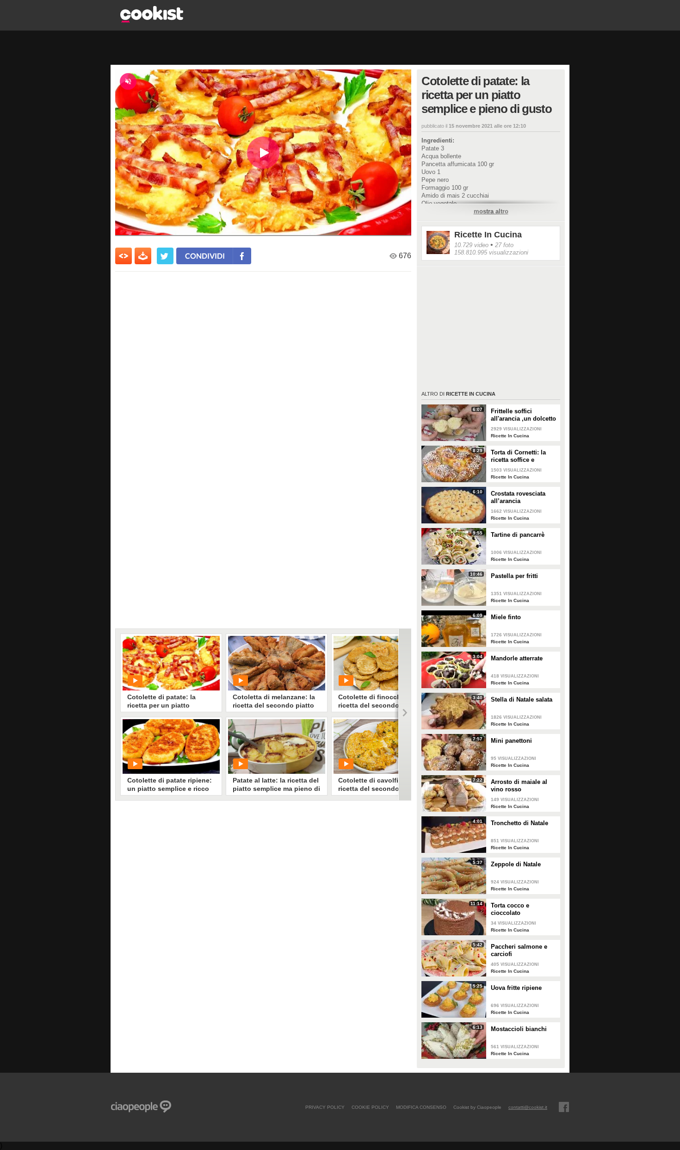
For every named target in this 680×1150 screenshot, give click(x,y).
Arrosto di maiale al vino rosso (519, 785)
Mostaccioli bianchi (519, 1029)
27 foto (504, 245)
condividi (205, 255)
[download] (143, 256)
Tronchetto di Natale (519, 823)
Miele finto (506, 617)
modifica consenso (421, 1107)
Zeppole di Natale (516, 864)
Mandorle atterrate (517, 658)
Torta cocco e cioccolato (510, 909)
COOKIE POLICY (370, 1107)
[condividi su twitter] (165, 256)
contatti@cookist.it (527, 1107)
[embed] (123, 256)
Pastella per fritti (514, 575)
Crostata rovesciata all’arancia (518, 497)
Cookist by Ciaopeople (477, 1107)
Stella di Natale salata (521, 699)
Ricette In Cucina (488, 234)
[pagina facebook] (564, 1107)
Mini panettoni (511, 740)
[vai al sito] (151, 20)
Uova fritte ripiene (516, 987)
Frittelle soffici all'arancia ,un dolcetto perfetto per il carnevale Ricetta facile (523, 415)
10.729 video (471, 245)
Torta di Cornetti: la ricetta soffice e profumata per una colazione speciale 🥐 (522, 456)
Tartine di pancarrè (517, 534)
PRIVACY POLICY (325, 1107)
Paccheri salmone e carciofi (519, 950)
